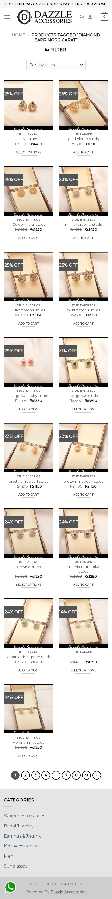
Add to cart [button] (83, 152)
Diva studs (29, 139)
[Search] (82, 17)
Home (19, 35)
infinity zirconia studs (83, 224)
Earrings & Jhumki (23, 836)
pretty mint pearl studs (83, 481)
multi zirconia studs (83, 310)
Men (8, 856)
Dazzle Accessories (68, 892)
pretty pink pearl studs (28, 481)
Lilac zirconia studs (28, 310)
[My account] (90, 17)
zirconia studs (29, 567)
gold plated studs (83, 139)
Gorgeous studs (83, 396)
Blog (51, 884)
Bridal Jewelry (19, 826)
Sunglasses (15, 866)
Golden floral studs (28, 224)
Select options (29, 152)
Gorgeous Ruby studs (28, 396)
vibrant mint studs (28, 742)
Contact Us (71, 884)
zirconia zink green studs (29, 657)
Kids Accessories (20, 846)
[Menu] (7, 16)
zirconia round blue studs (83, 569)
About (36, 884)
